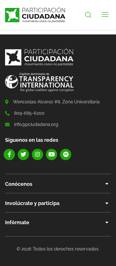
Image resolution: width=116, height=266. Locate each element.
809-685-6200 (29, 113)
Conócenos (18, 184)
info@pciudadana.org (36, 124)
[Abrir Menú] (105, 14)
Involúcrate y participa (32, 203)
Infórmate (17, 222)
